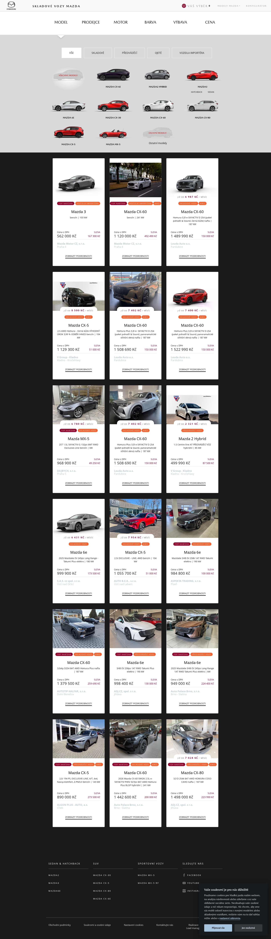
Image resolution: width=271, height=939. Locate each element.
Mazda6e (54, 890)
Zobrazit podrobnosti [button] (78, 255)
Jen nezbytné (248, 927)
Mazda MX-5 (78, 438)
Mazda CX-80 (192, 772)
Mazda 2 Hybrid (192, 438)
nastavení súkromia (229, 918)
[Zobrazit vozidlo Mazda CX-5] (79, 738)
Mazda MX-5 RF (148, 883)
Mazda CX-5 (78, 325)
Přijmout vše (218, 927)
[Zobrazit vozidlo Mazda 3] (79, 177)
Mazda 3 (78, 211)
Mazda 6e (78, 552)
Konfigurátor (256, 6)
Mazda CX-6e (102, 898)
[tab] (61, 22)
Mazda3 (53, 883)
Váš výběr (199, 6)
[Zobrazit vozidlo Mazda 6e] (192, 518)
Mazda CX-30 (102, 875)
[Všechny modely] (68, 73)
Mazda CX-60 (135, 211)
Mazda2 (53, 875)
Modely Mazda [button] (228, 6)
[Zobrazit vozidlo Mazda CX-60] (136, 177)
